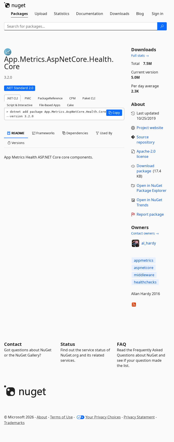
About (42, 417)
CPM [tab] (72, 98)
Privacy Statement (139, 417)
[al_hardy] (135, 243)
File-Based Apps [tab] (49, 105)
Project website (150, 127)
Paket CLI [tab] (88, 98)
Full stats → (140, 55)
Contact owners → (145, 233)
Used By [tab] (105, 133)
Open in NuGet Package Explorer (152, 188)
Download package (145, 168)
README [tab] (17, 133)
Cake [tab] (70, 105)
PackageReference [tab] (50, 98)
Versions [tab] (17, 143)
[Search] (162, 26)
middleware (144, 274)
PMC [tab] (28, 98)
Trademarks (14, 422)
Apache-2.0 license (146, 154)
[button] (114, 113)
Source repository (146, 139)
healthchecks (145, 282)
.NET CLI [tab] (12, 98)
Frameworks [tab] (45, 133)
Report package (150, 214)
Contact (13, 344)
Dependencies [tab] (76, 133)
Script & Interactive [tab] (19, 105)
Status (67, 344)
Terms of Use (61, 417)
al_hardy (148, 243)
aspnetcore (143, 267)
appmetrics (143, 260)
